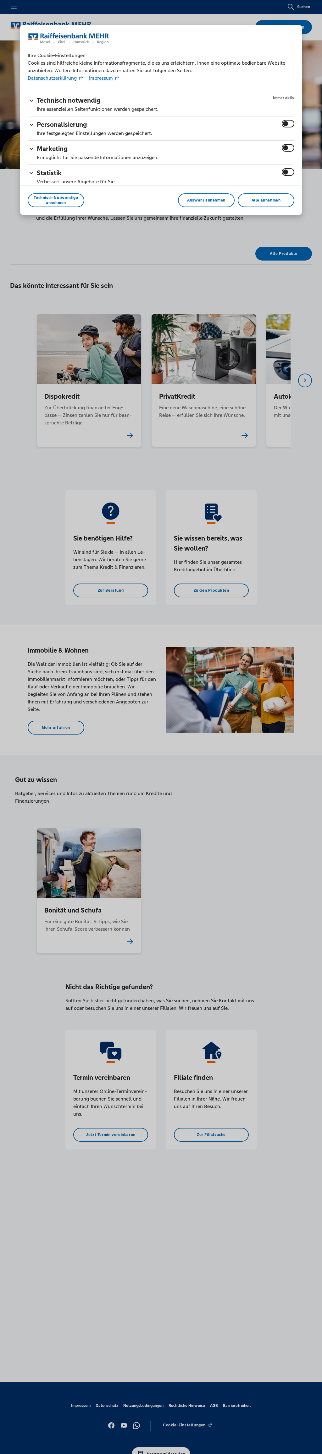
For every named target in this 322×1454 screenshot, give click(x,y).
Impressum (101, 78)
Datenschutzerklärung (53, 78)
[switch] (288, 123)
